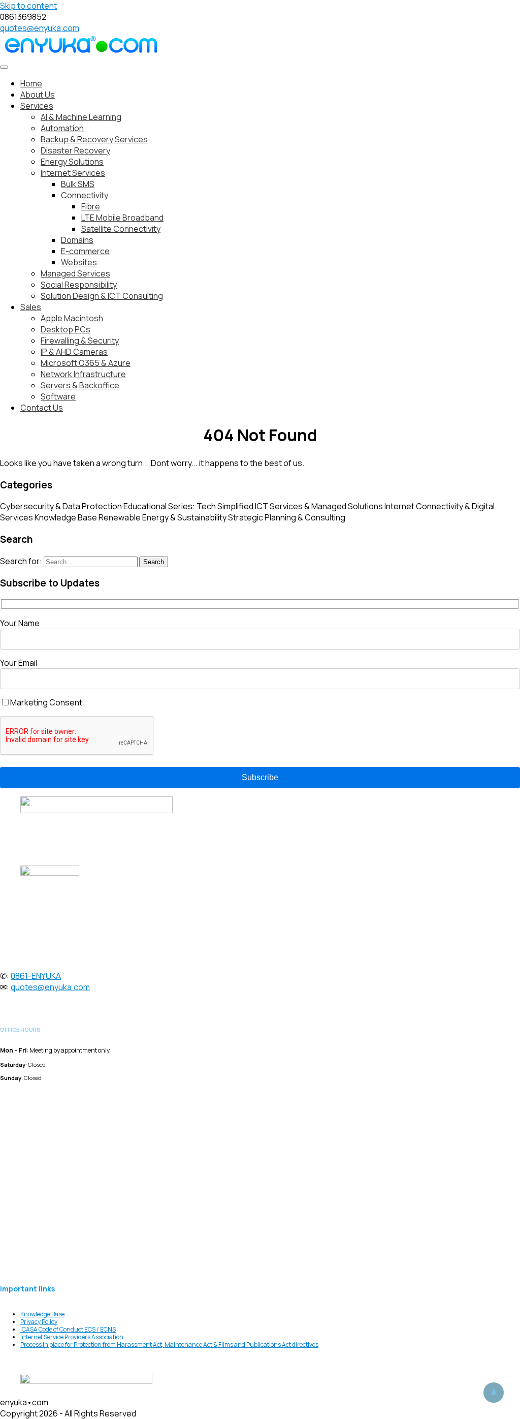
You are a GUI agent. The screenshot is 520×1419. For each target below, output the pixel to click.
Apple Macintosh (72, 318)
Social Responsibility (79, 284)
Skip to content (28, 5)
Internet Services (73, 172)
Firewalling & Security (80, 340)
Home (31, 83)
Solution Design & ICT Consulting (102, 295)
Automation (62, 128)
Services (36, 105)
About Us (37, 94)
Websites (79, 262)
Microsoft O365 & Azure (86, 362)
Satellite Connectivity (120, 228)
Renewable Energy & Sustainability (162, 517)
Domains (77, 239)
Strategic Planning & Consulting (286, 517)
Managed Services (75, 273)
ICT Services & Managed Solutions (319, 506)
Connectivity (84, 195)
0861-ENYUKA (36, 975)
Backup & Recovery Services (94, 139)
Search (153, 562)
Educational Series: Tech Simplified (188, 506)
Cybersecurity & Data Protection (61, 506)
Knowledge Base (66, 517)
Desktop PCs (65, 329)
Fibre (90, 206)
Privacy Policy (38, 1321)
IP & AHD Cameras (74, 351)
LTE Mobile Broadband (122, 217)
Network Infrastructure (83, 374)
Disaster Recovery (75, 150)
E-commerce (85, 251)
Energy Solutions (72, 161)
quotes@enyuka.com (39, 28)
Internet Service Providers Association (71, 1337)
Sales (30, 307)
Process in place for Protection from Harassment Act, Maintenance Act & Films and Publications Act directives (169, 1344)
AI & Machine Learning (81, 116)
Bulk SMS (77, 184)
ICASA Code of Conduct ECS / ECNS (68, 1329)
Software (58, 396)
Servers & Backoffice (80, 385)
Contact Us (41, 407)
